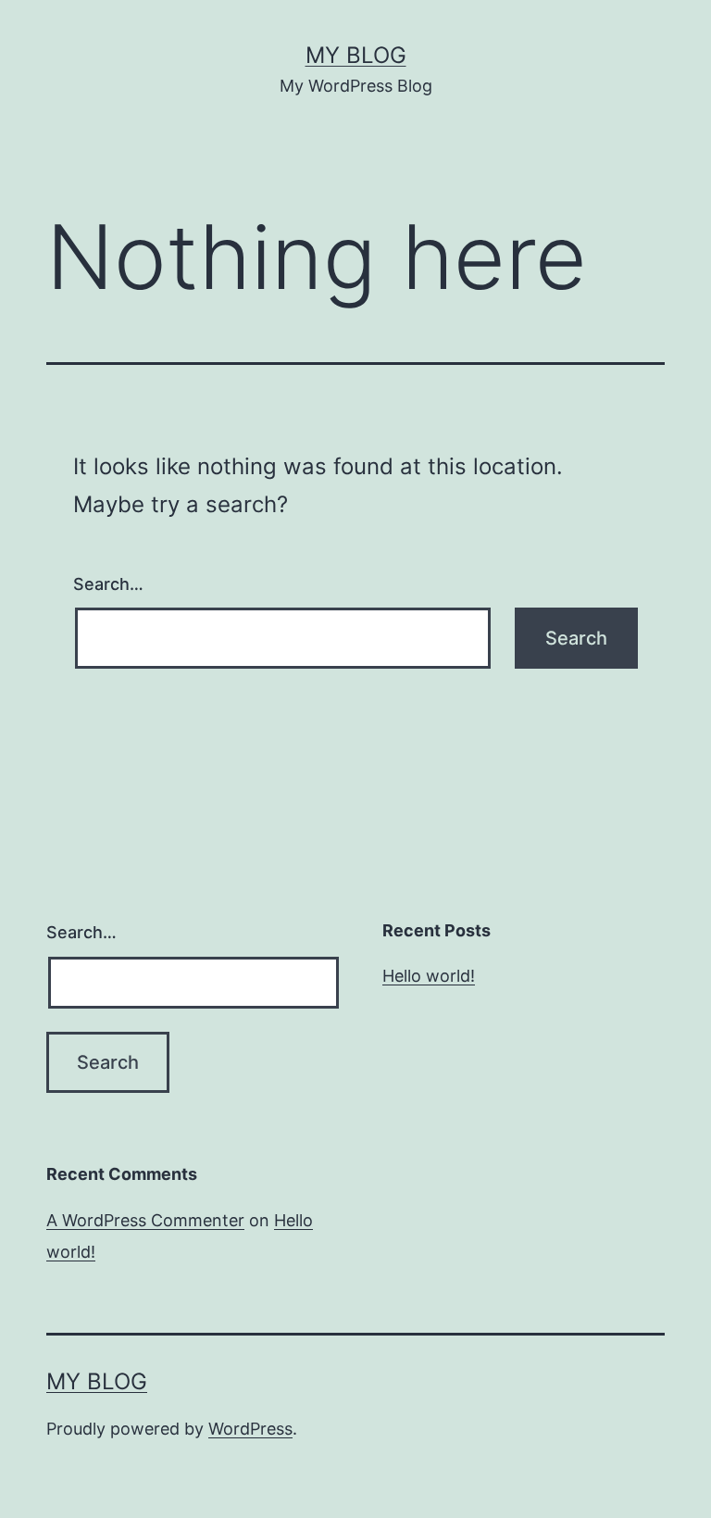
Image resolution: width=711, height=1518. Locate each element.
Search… (108, 584)
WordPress (250, 1428)
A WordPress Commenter (145, 1220)
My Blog (356, 55)
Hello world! (428, 975)
